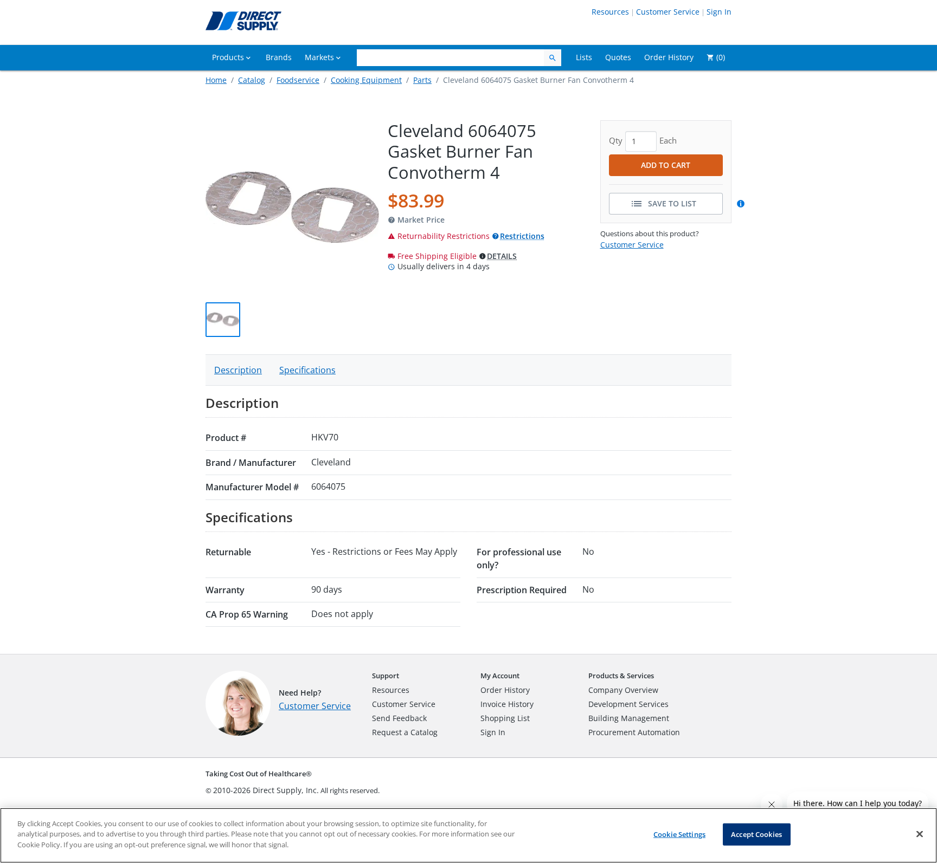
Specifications (307, 370)
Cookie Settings (679, 834)
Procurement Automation (634, 732)
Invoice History (507, 704)
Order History (505, 690)
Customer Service (667, 12)
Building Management (628, 718)
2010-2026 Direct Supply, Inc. (266, 790)
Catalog (251, 80)
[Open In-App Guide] (742, 203)
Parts (422, 80)
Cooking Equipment (366, 80)
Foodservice (298, 80)
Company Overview (623, 690)
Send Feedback (399, 718)
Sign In (719, 12)
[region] (468, 835)
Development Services (628, 704)
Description (238, 370)
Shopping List (505, 718)
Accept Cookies (756, 834)
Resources (610, 12)
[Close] (920, 834)
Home (216, 80)
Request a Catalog (405, 732)
